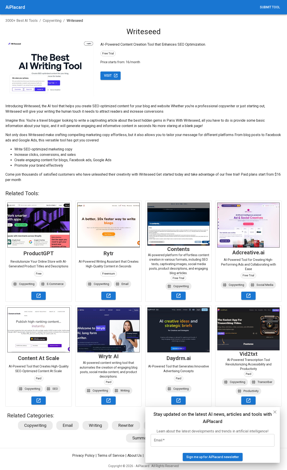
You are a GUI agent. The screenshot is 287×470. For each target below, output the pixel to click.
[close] (274, 411)
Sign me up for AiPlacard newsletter (212, 457)
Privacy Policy (83, 456)
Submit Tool (270, 7)
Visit (108, 75)
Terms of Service (111, 456)
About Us (134, 456)
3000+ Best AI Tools (21, 20)
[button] (24, 284)
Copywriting (52, 20)
